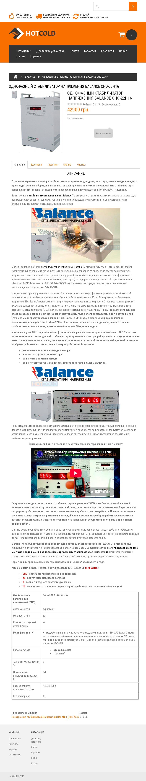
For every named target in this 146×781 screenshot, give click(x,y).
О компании (23, 51)
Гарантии (90, 51)
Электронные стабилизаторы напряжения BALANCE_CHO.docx (45, 717)
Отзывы (81, 164)
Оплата (74, 51)
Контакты (107, 51)
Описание (19, 164)
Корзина (35, 56)
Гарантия (52, 164)
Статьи (20, 56)
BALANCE (30, 76)
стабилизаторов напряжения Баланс (62, 266)
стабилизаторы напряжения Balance (50, 195)
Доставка (36, 164)
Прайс (123, 51)
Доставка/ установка (50, 51)
